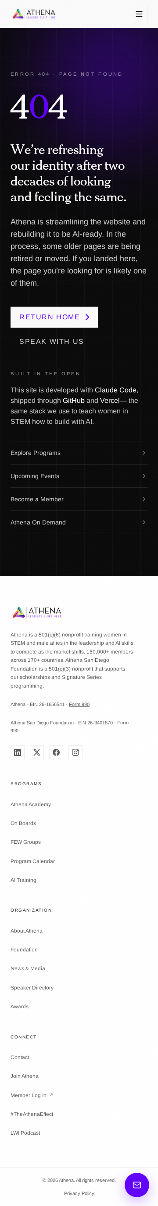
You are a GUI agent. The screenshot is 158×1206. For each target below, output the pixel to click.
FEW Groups (26, 842)
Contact (20, 1057)
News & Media (28, 968)
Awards (20, 1006)
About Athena (27, 931)
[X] (37, 752)
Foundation (24, 950)
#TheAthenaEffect (32, 1114)
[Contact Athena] (137, 1185)
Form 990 (79, 704)
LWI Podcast (25, 1133)
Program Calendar (33, 861)
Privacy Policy (79, 1193)
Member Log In (32, 1095)
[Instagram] (75, 752)
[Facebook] (56, 752)
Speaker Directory (32, 988)
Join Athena (25, 1076)
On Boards (23, 823)
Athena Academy (31, 804)
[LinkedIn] (18, 752)
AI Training (23, 880)
